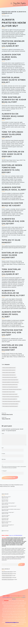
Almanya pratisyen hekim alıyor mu (9, 374)
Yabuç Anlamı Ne (6, 418)
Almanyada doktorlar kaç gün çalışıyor (9, 377)
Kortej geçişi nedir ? (5, 518)
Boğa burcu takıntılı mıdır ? (6, 521)
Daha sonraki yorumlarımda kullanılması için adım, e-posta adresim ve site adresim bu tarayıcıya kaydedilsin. (14, 467)
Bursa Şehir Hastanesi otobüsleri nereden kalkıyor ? (11, 509)
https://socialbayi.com (5, 484)
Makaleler (7, 364)
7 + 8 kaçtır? (4, 470)
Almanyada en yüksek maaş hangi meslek (10, 379)
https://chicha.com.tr (5, 486)
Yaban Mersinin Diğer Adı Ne (7, 571)
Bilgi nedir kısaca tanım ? (6, 496)
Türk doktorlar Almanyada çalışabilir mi (10, 399)
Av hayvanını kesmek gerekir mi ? (8, 524)
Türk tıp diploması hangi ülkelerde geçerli (10, 406)
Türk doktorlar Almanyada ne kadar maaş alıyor (11, 401)
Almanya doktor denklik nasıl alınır (9, 370)
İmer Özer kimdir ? (5, 499)
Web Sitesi (4, 459)
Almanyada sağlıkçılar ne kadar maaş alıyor (10, 382)
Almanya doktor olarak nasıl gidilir (9, 372)
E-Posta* (3, 453)
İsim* (3, 447)
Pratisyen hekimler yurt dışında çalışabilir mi (10, 396)
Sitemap (13, 486)
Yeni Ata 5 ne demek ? (6, 515)
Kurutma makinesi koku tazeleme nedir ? (9, 506)
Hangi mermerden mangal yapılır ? (8, 512)
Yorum (3, 433)
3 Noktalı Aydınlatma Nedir (6, 575)
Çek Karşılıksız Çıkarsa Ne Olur (7, 579)
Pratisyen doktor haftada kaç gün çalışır (10, 394)
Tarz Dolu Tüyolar (19, 3)
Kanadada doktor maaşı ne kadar (9, 391)
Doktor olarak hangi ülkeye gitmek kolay (10, 384)
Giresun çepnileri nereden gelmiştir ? (8, 502)
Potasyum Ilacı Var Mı (7, 414)
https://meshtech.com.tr (17, 484)
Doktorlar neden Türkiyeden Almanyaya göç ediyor (12, 389)
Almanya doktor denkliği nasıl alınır (9, 367)
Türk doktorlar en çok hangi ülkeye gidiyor (10, 403)
